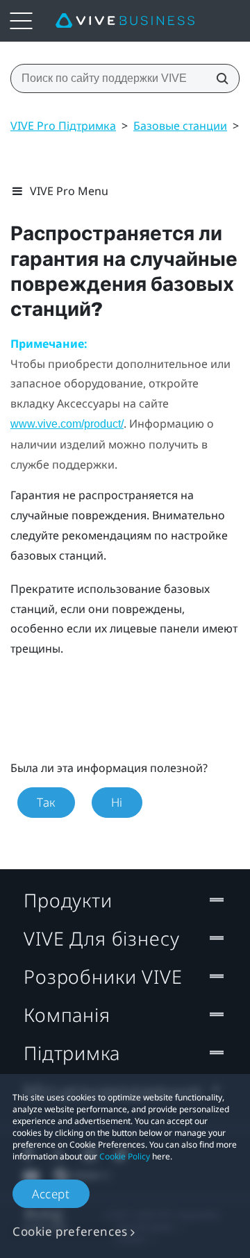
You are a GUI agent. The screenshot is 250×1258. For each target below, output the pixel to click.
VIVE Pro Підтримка (63, 125)
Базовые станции (180, 125)
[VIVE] (125, 20)
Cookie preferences (70, 1231)
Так (46, 802)
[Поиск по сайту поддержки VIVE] (218, 78)
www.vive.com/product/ (67, 424)
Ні (117, 802)
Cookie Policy (124, 1156)
